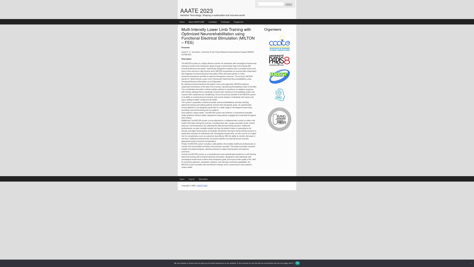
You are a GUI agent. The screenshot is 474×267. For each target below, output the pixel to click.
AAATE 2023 (196, 10)
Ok (297, 263)
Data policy (203, 179)
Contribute (212, 22)
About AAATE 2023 (196, 22)
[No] (471, 263)
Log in (182, 179)
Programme (238, 22)
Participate (225, 22)
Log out (192, 179)
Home (182, 22)
